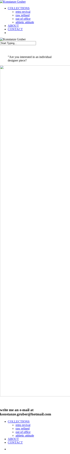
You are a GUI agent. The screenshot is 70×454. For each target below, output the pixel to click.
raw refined (23, 15)
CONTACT (15, 29)
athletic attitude (25, 22)
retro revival (23, 11)
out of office (23, 18)
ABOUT (13, 25)
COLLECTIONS (19, 8)
